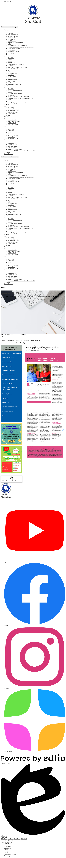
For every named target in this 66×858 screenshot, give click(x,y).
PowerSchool (11, 62)
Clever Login (11, 113)
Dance (9, 132)
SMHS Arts (11, 129)
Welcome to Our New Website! (11, 293)
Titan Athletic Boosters (14, 121)
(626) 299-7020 (9, 840)
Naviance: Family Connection (16, 64)
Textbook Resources (13, 110)
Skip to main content (6, 1)
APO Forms (11, 75)
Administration (12, 41)
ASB (9, 72)
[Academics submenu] (5, 106)
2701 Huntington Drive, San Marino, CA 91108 (14, 839)
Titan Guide (11, 58)
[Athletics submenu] (5, 118)
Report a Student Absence (15, 90)
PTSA (9, 101)
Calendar (10, 59)
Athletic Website (12, 120)
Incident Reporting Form (14, 84)
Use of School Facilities (14, 48)
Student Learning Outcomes (15, 42)
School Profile (11, 37)
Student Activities (12, 79)
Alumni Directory (12, 143)
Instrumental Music (13, 138)
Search (2, 334)
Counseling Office (6, 340)
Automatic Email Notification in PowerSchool (20, 98)
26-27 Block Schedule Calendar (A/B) (18, 67)
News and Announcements (15, 93)
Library (10, 78)
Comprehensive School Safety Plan (17, 45)
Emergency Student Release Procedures (18, 96)
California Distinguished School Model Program (21, 47)
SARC (9, 44)
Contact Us (11, 53)
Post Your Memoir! (13, 146)
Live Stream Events (13, 124)
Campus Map (11, 50)
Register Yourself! (12, 144)
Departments (11, 107)
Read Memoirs (12, 147)
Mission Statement (13, 34)
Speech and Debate (13, 135)
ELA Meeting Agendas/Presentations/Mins (19, 103)
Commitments (11, 39)
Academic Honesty (13, 112)
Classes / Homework (13, 68)
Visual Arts (11, 130)
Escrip (9, 99)
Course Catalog (12, 76)
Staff (9, 115)
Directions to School (13, 51)
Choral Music (11, 137)
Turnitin (10, 70)
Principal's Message (13, 36)
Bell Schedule (11, 65)
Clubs (9, 82)
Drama (9, 133)
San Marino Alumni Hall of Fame (17, 149)
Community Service (13, 73)
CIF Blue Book (12, 123)
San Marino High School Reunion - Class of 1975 (21, 151)
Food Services (11, 81)
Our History (11, 33)
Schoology (10, 61)
